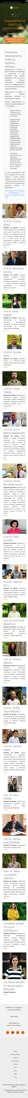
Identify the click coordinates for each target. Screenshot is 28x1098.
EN (15, 16)
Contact (15, 1077)
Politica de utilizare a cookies (15, 1092)
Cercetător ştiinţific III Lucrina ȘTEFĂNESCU (14, 927)
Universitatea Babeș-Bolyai (11, 2)
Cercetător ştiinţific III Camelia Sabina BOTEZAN (14, 985)
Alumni (15, 1067)
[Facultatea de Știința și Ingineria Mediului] (14, 7)
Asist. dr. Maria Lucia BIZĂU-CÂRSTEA (12, 874)
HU (18, 16)
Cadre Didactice (15, 1061)
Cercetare (15, 1064)
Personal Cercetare (15, 44)
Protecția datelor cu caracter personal (15, 1090)
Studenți (15, 1051)
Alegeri (15, 1074)
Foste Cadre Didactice (14, 48)
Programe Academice (15, 1054)
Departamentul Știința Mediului (15, 35)
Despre (15, 1070)
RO (12, 16)
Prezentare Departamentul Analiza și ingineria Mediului (13, 59)
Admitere (15, 1057)
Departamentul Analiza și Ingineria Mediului (15, 40)
